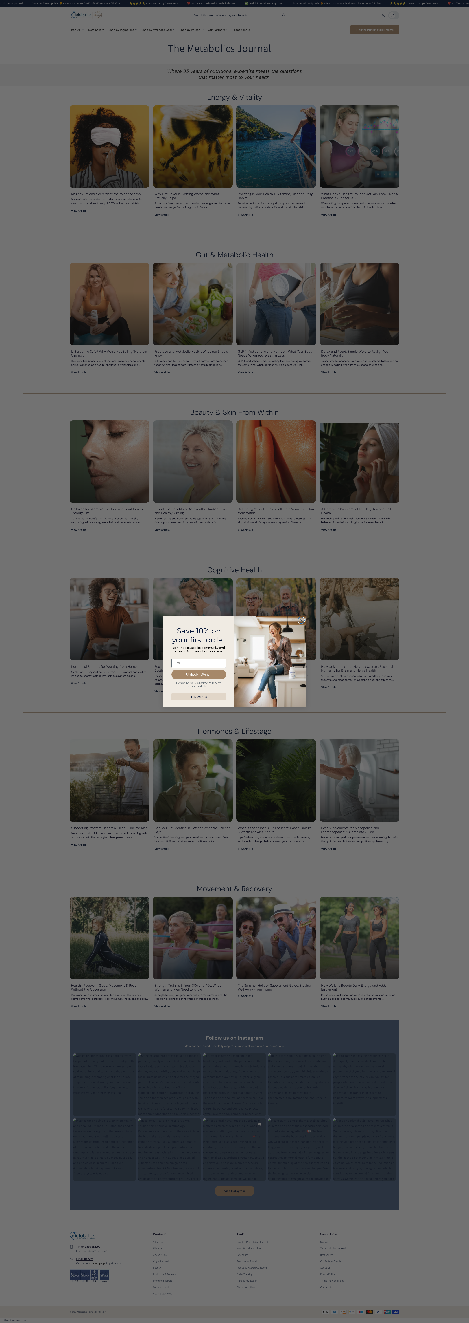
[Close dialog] (301, 620)
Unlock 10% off (199, 674)
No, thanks (199, 697)
